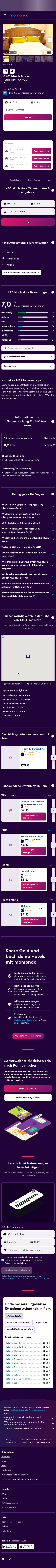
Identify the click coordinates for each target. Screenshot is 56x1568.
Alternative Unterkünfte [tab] (18, 1323)
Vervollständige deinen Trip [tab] (20, 1329)
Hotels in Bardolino (14, 1363)
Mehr (50, 795)
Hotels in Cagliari (13, 1359)
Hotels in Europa (26, 1440)
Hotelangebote (10, 1440)
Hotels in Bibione (13, 1355)
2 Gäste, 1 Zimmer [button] (15, 110)
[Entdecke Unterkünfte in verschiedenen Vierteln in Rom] (53, 786)
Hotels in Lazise (12, 1383)
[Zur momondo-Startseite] (19, 15)
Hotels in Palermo (13, 1375)
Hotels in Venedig (13, 1343)
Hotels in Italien (42, 1440)
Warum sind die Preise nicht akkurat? (23, 1428)
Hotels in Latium (12, 1442)
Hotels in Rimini (12, 1371)
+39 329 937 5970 (12, 89)
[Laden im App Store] (26, 1546)
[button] (5, 15)
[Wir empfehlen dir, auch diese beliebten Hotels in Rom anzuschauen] (53, 736)
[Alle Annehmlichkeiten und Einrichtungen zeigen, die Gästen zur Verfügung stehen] (53, 243)
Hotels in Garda (12, 1367)
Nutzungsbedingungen (10, 1278)
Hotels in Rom (27, 1442)
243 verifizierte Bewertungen (28, 93)
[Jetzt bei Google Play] (9, 1546)
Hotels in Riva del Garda (16, 1347)
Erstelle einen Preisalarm (25, 1020)
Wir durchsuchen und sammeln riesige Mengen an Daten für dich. (24, 1423)
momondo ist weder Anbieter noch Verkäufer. (22, 1418)
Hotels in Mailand (13, 1351)
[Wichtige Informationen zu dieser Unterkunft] (53, 421)
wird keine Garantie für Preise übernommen (27, 1410)
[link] (33, 816)
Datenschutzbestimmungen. (35, 1278)
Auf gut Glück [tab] (40, 1323)
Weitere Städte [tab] (14, 1316)
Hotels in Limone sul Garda (17, 1379)
